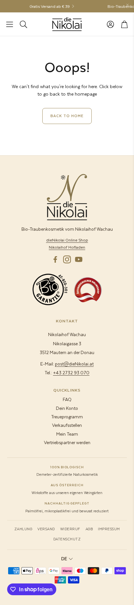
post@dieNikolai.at (74, 363)
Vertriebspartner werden (67, 442)
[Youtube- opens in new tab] (79, 259)
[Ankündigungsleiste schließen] (127, 5)
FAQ (67, 399)
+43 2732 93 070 (71, 372)
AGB (89, 529)
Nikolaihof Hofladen (67, 247)
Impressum (109, 529)
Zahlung (23, 529)
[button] (9, 24)
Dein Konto (67, 408)
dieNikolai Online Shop (67, 240)
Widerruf (70, 529)
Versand (46, 529)
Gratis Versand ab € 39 (48, 6)
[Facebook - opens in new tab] (55, 259)
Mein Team (67, 433)
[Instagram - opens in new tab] (67, 259)
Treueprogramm (67, 416)
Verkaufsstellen (67, 425)
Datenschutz (67, 539)
